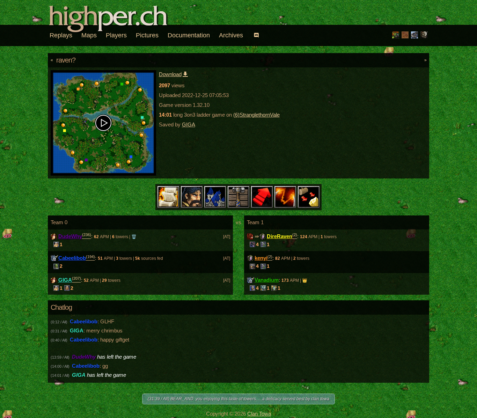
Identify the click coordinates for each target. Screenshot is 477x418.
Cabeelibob (72, 258)
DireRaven (279, 236)
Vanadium (267, 280)
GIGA (188, 124)
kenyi (261, 258)
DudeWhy (70, 236)
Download (170, 74)
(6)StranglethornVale (256, 115)
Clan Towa (259, 414)
